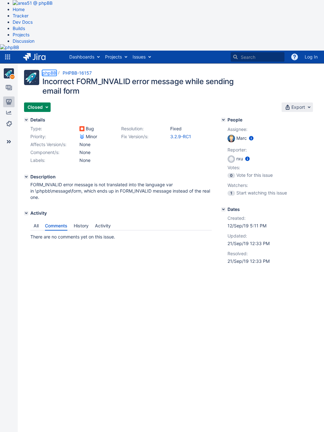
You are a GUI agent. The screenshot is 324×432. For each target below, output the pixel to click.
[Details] (26, 120)
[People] (223, 120)
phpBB (49, 73)
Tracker (20, 15)
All (36, 225)
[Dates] (223, 209)
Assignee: (237, 129)
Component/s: (44, 152)
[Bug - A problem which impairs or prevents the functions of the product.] (81, 128)
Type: (36, 128)
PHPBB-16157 (77, 73)
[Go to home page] (39, 57)
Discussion (23, 41)
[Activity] (26, 213)
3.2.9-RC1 (180, 136)
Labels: (37, 160)
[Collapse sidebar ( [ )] (9, 141)
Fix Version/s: (134, 136)
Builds (19, 28)
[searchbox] (257, 57)
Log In (311, 56)
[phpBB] (9, 73)
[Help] (295, 57)
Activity (103, 225)
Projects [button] (113, 56)
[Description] (26, 177)
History (81, 225)
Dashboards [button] (81, 56)
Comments (56, 225)
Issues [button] (139, 56)
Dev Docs (23, 22)
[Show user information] (251, 138)
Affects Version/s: (48, 144)
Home (19, 9)
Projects (21, 34)
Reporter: (237, 149)
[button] (7, 57)
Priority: (38, 136)
